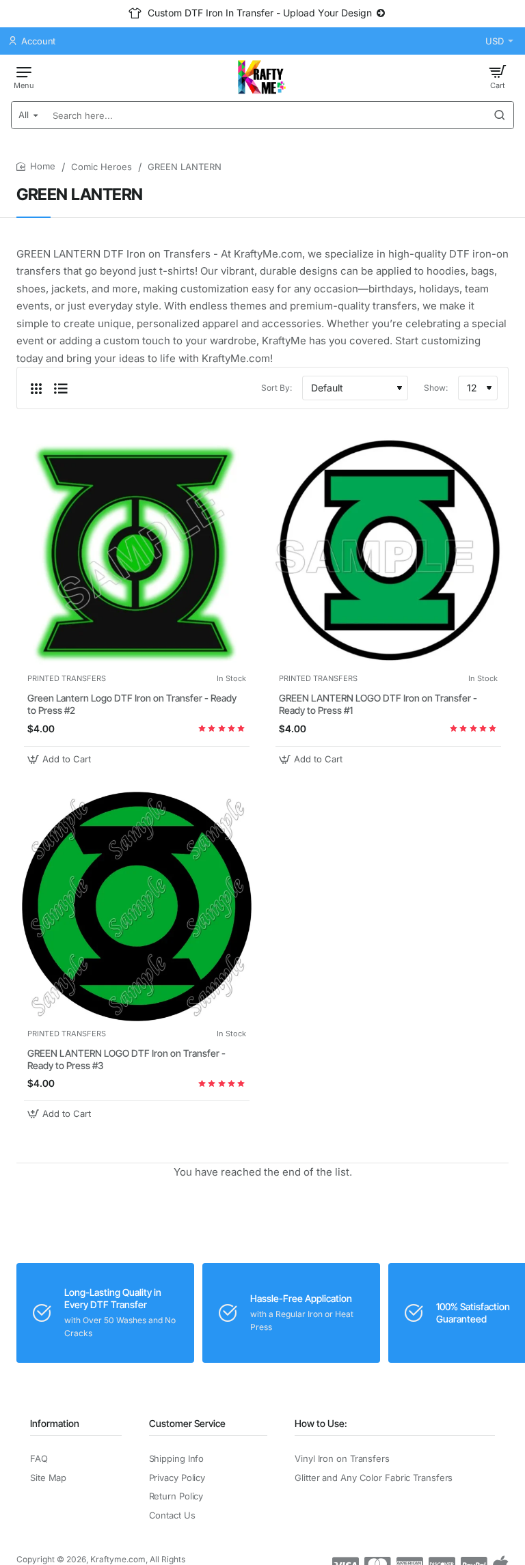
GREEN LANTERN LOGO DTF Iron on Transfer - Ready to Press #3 (126, 1059)
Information (54, 1423)
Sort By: (276, 388)
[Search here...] (499, 115)
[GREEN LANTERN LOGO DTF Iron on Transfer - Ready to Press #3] (137, 906)
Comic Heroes (101, 166)
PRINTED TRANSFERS (66, 678)
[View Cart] (497, 76)
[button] (60, 759)
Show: (436, 388)
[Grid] (36, 388)
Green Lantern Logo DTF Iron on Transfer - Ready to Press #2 (132, 704)
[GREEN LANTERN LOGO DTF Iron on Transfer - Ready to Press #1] (388, 551)
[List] (61, 388)
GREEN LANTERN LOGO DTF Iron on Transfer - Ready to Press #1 (378, 704)
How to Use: (321, 1423)
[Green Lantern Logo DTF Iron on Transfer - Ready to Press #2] (137, 551)
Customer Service (187, 1423)
